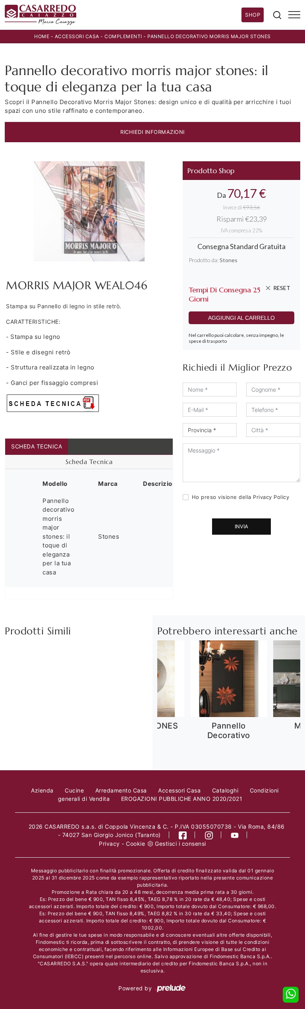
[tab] (89, 462)
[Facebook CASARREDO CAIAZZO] (183, 834)
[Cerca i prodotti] (277, 15)
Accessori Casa (77, 36)
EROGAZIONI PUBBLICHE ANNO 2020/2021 (182, 798)
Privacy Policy (271, 497)
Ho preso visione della (241, 497)
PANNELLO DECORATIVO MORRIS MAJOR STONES (209, 36)
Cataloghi (225, 790)
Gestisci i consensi (180, 843)
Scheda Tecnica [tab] (36, 446)
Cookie (135, 843)
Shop (252, 15)
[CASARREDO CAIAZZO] (123, 15)
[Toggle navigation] (294, 15)
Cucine (74, 790)
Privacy (109, 843)
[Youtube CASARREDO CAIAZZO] (235, 834)
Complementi (123, 36)
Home (41, 36)
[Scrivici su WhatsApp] (291, 995)
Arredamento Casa (121, 790)
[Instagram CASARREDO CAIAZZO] (209, 834)
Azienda (42, 790)
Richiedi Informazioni (152, 132)
